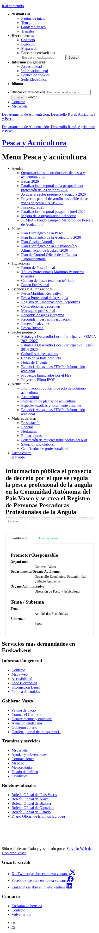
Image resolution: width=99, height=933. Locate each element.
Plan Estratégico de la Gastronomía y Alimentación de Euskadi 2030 (49, 248)
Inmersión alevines (35, 324)
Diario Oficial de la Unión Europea (38, 816)
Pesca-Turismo (32, 328)
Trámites (27, 31)
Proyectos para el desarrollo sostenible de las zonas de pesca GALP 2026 (54, 201)
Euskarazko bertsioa (27, 906)
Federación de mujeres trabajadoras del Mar (54, 440)
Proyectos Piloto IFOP (38, 380)
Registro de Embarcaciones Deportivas (50, 302)
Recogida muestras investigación (46, 319)
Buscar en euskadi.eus (38, 53)
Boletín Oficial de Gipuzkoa (33, 808)
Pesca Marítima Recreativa (41, 293)
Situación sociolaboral (38, 444)
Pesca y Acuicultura (34, 142)
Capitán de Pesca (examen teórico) (47, 280)
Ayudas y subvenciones (29, 754)
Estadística (20, 776)
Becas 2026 (30, 181)
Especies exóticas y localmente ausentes (51, 405)
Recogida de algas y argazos (42, 315)
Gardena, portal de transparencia (36, 732)
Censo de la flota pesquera (41, 358)
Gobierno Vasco (33, 27)
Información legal (34, 71)
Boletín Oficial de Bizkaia (31, 803)
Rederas (27, 427)
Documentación (48, 538)
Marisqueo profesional (38, 311)
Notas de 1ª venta (34, 362)
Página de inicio (33, 18)
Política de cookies (35, 75)
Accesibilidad (31, 66)
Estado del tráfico (25, 772)
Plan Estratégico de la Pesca (42, 233)
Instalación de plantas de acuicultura (48, 401)
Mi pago (18, 763)
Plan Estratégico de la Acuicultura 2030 (51, 237)
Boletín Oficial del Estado (31, 812)
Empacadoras (31, 436)
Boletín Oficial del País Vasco (34, 795)
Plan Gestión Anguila (37, 242)
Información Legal (26, 687)
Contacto (28, 40)
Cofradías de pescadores (39, 354)
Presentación (30, 423)
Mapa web (29, 48)
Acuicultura (30, 397)
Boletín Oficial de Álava (30, 799)
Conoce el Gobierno (27, 714)
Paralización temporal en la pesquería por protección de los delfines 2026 (52, 188)
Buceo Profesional (35, 285)
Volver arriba (21, 914)
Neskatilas (29, 431)
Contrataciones (23, 759)
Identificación (19, 538)
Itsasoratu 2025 (32, 207)
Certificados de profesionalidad (44, 449)
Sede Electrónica (34, 79)
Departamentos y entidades (32, 719)
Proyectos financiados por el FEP (46, 375)
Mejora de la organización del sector (48, 216)
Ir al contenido (13, 6)
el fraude (21, 455)
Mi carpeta (20, 106)
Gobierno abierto (24, 727)
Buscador (28, 44)
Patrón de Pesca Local (38, 268)
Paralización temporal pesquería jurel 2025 (53, 211)
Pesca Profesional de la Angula (44, 298)
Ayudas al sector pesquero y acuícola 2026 (53, 194)
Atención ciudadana (27, 723)
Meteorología (22, 767)
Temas (26, 23)
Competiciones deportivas (40, 306)
